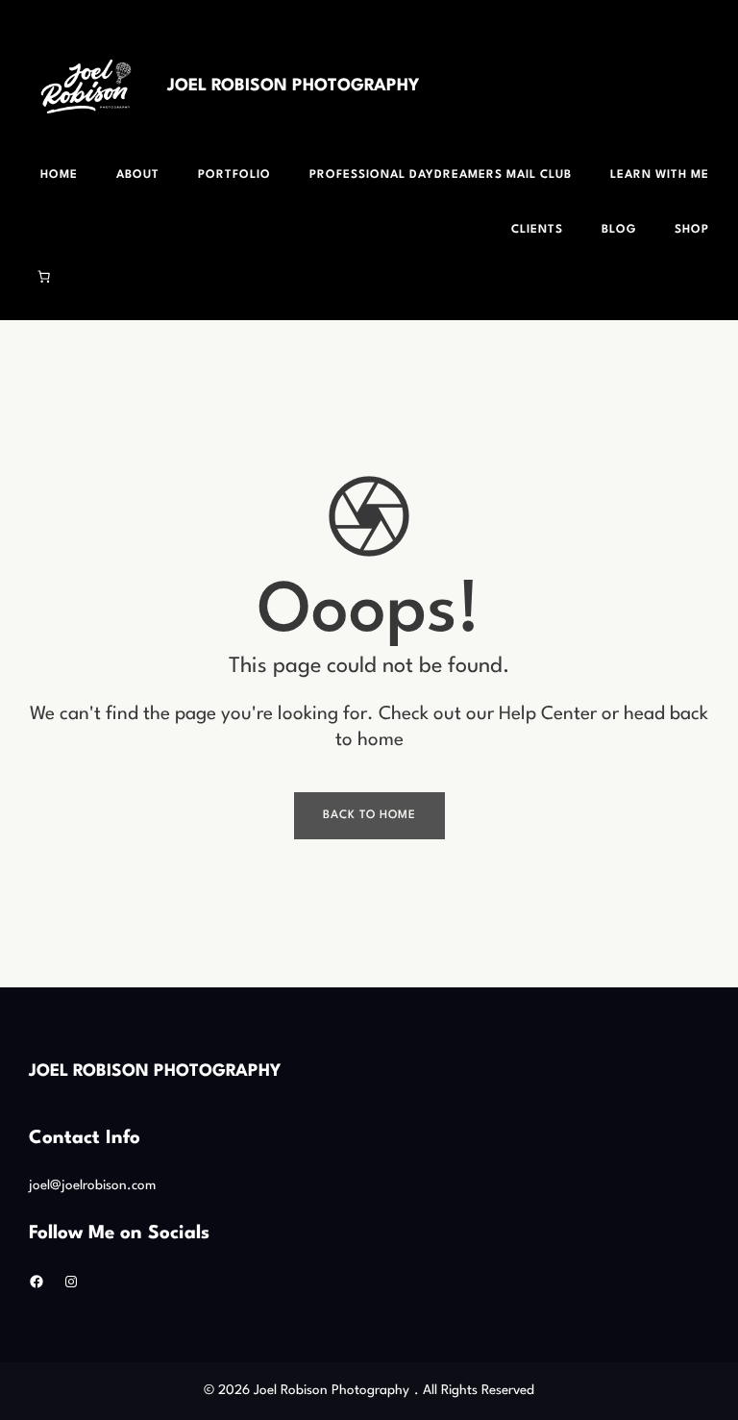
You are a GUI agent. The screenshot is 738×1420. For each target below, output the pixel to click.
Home (59, 175)
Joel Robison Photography (293, 86)
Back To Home (369, 815)
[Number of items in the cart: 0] (44, 276)
